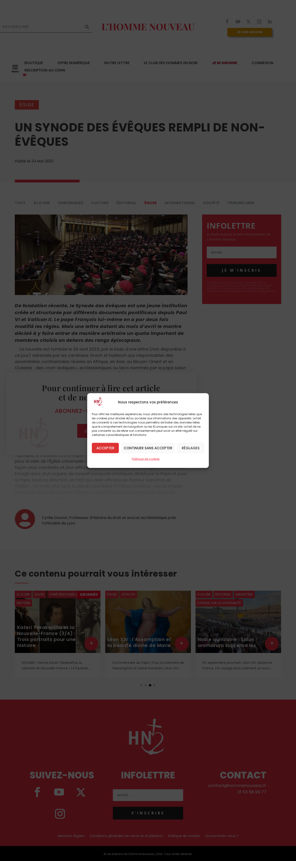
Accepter (105, 447)
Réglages (191, 447)
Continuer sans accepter (148, 447)
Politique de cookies (146, 459)
